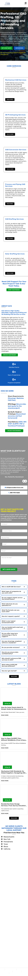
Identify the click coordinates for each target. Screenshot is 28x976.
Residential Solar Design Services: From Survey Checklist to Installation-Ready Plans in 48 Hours (13, 806)
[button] (23, 481)
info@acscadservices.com (14, 952)
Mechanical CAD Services (9, 928)
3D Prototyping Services (9, 939)
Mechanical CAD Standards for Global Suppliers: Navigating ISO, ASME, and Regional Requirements (13, 773)
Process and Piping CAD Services (12, 931)
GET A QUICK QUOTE (9, 569)
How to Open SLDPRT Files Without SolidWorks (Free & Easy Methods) (13, 740)
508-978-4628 (10, 948)
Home (3, 906)
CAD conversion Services (9, 936)
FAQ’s (3, 914)
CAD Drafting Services (8, 934)
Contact (4, 912)
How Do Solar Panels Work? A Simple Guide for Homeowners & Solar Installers (13, 709)
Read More (4, 715)
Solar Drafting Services (9, 926)
